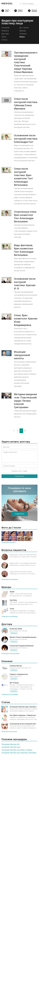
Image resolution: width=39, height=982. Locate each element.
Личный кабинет (29, 10)
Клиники (23, 34)
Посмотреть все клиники (10, 694)
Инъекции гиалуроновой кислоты (22, 355)
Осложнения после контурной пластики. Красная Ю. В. (25, 283)
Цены (4, 37)
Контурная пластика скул (11, 753)
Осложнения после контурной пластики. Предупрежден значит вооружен (24, 724)
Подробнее (19, 514)
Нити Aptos (32, 753)
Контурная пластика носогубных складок (17, 750)
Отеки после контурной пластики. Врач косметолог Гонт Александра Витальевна (23, 176)
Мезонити (24, 753)
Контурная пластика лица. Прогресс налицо (24, 707)
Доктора (5, 34)
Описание (6, 28)
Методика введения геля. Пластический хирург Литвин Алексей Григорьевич (25, 401)
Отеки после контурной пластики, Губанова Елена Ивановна (26, 103)
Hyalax (12, 592)
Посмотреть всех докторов (10, 653)
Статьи (4, 40)
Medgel (7, 3)
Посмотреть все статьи (9, 731)
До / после (24, 28)
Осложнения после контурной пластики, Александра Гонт (26, 138)
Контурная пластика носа (11, 747)
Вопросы (5, 31)
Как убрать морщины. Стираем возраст (24, 715)
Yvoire (12, 609)
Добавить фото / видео (19, 471)
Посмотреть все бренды (10, 616)
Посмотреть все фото (9, 542)
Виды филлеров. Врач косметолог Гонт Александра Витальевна (23, 250)
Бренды (23, 31)
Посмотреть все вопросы (10, 579)
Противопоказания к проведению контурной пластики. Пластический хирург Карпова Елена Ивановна (26, 62)
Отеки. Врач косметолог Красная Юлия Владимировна (25, 320)
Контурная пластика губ (10, 744)
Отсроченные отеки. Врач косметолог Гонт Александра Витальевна (25, 216)
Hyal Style (13, 600)
